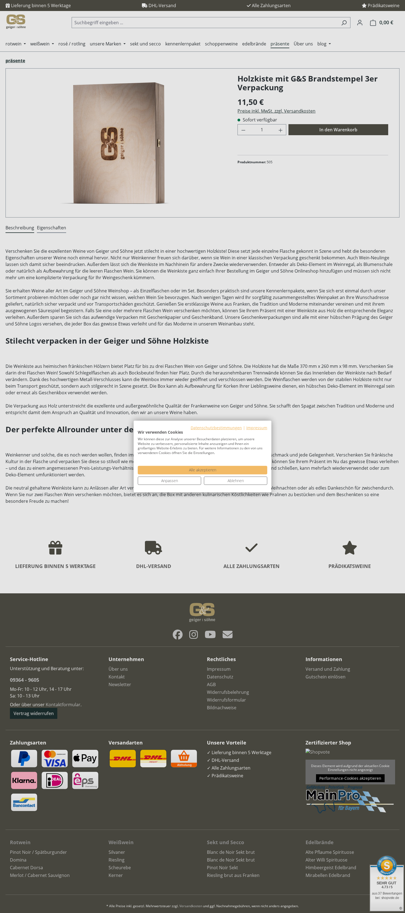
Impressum (256, 427)
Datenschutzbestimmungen (216, 427)
